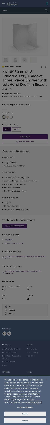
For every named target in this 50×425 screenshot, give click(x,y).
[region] (25, 400)
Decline (25, 414)
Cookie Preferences (25, 407)
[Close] (46, 379)
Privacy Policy (34, 402)
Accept (25, 420)
